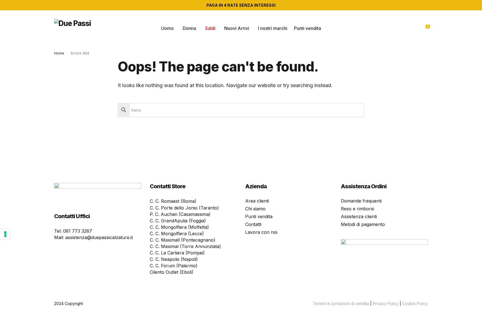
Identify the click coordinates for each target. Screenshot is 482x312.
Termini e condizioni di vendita (341, 303)
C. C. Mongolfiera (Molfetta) (179, 227)
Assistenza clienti (359, 216)
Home (59, 53)
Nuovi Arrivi (236, 28)
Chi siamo (255, 208)
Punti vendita (307, 28)
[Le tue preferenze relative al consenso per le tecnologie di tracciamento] (5, 234)
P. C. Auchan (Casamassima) (180, 214)
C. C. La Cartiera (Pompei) (177, 253)
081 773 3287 (77, 231)
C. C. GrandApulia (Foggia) (178, 220)
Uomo (167, 28)
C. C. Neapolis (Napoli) (174, 259)
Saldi (210, 28)
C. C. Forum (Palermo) (173, 265)
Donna (189, 28)
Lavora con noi (261, 232)
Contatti (253, 224)
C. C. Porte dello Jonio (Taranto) (184, 208)
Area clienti (257, 201)
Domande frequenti (361, 201)
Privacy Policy (386, 303)
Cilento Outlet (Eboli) (171, 272)
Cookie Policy (415, 303)
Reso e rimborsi (357, 208)
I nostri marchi (272, 28)
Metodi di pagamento (363, 224)
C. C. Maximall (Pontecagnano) (182, 240)
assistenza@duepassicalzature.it (99, 237)
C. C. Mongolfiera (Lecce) (177, 233)
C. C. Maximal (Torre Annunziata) (185, 246)
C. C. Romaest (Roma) (173, 201)
